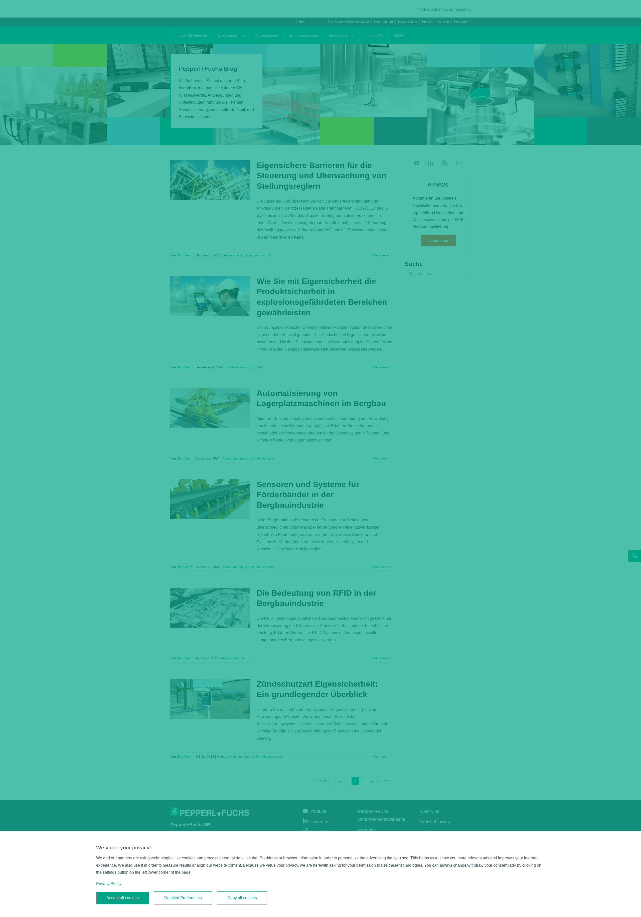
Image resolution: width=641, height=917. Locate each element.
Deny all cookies (242, 898)
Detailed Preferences (183, 898)
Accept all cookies (122, 898)
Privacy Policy (108, 883)
